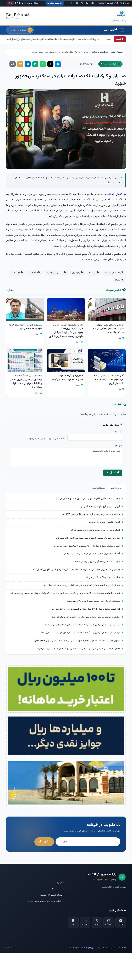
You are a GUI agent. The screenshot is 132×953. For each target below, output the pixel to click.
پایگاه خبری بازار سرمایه (51, 895)
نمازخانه (93, 272)
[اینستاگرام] (87, 3)
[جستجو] (30, 30)
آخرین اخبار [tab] (117, 488)
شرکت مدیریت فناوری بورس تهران (45, 901)
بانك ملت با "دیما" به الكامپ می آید (102, 577)
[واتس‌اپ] (43, 64)
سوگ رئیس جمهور (55, 272)
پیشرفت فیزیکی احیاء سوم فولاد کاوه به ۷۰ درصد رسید (93, 601)
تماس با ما (57, 889)
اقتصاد (118, 280)
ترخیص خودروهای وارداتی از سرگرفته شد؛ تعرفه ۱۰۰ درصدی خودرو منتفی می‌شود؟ (80, 633)
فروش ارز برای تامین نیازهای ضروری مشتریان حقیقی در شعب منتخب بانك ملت (81, 585)
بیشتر (11, 290)
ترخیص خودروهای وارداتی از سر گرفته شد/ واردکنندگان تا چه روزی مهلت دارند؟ (82, 625)
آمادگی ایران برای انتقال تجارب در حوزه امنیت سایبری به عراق (91, 553)
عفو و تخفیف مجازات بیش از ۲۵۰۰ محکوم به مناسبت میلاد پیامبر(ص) (86, 546)
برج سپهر (76, 272)
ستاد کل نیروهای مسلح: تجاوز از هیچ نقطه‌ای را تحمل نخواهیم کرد (88, 538)
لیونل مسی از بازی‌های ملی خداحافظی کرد (100, 506)
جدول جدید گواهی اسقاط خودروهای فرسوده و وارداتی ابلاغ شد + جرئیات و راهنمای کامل (77, 640)
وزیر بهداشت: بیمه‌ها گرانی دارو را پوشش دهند (97, 561)
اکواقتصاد (33, 272)
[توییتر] (82, 3)
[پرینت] (12, 64)
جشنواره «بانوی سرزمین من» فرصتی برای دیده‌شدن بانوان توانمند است (86, 617)
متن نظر (118, 445)
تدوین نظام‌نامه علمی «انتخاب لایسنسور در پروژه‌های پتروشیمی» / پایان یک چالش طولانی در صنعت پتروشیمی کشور (64, 593)
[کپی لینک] (20, 64)
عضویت (45, 842)
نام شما (118, 432)
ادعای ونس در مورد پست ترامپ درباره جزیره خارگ (95, 530)
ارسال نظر (111, 473)
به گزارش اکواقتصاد (115, 194)
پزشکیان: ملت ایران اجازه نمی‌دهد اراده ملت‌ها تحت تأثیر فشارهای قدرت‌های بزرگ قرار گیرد (76, 569)
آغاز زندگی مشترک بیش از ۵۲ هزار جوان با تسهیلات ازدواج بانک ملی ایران (85, 609)
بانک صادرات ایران (113, 272)
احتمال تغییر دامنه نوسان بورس (104, 522)
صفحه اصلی (117, 52)
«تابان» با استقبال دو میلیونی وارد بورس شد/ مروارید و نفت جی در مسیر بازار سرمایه (79, 648)
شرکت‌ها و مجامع (100, 52)
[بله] (77, 3)
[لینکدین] (28, 64)
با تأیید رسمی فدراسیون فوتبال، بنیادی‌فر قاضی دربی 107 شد (91, 514)
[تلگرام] (92, 3)
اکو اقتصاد (16, 272)
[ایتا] (72, 3)
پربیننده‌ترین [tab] (98, 488)
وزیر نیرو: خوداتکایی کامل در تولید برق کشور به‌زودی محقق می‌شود (87, 498)
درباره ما (58, 883)
